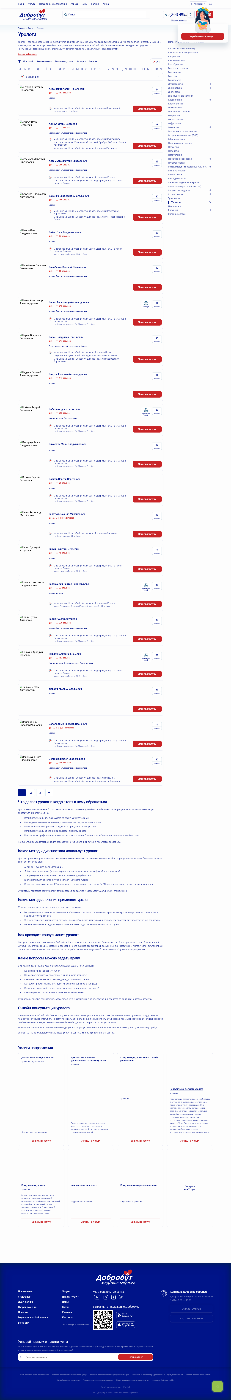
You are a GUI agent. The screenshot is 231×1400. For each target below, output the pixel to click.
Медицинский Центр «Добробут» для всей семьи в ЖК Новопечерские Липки (89, 218)
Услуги (31, 4)
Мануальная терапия (179, 111)
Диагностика (175, 88)
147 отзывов (65, 378)
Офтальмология (176, 139)
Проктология (175, 155)
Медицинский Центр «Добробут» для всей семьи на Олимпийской (87, 108)
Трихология (174, 198)
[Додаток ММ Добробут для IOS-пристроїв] (125, 1325)
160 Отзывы (64, 200)
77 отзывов (64, 588)
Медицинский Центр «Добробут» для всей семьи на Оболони (84, 177)
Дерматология (175, 84)
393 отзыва (64, 413)
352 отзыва (68, 518)
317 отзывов (65, 341)
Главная (21, 28)
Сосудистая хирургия (179, 190)
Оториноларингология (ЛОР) (183, 135)
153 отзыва (64, 658)
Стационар (24, 1296)
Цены (84, 4)
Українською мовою (111, 1387)
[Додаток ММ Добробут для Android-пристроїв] (125, 1315)
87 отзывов (64, 236)
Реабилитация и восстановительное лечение (187, 166)
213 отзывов (65, 306)
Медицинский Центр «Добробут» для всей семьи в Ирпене (83, 352)
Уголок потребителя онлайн (198, 1375)
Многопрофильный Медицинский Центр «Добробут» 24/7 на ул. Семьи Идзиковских (90, 143)
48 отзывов (64, 553)
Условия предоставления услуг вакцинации (109, 1375)
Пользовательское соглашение (34, 1375)
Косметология (175, 103)
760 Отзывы (64, 165)
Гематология (175, 72)
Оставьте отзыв (191, 1309)
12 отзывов (68, 728)
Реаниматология (177, 170)
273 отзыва (64, 128)
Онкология (173, 127)
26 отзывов (64, 483)
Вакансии (23, 1322)
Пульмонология (176, 163)
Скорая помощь (27, 1307)
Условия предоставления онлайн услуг (69, 1375)
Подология (173, 151)
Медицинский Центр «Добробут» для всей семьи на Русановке (85, 148)
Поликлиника (25, 1291)
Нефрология (174, 123)
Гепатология (174, 80)
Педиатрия (173, 147)
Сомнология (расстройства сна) (184, 186)
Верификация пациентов (68, 1380)
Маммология (175, 107)
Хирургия (173, 210)
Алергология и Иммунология (183, 52)
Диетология (174, 92)
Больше (95, 4)
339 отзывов (65, 623)
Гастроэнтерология (178, 68)
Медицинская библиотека (33, 1317)
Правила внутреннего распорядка (98, 1380)
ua (210, 4)
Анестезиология (176, 60)
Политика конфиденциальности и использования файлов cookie (145, 1380)
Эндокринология (177, 214)
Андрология (174, 56)
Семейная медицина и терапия (184, 182)
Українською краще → (203, 36)
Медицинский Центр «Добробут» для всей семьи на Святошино (86, 355)
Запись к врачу (147, 108)
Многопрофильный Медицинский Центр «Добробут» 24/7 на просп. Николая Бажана (88, 181)
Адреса (74, 4)
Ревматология (175, 174)
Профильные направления (53, 4)
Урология (176, 202)
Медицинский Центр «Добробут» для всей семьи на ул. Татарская (87, 781)
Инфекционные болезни (180, 96)
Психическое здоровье (180, 159)
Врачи (21, 4)
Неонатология (175, 119)
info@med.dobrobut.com (78, 1324)
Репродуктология (177, 178)
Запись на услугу (41, 1140)
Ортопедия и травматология (183, 131)
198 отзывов (65, 763)
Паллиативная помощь (180, 143)
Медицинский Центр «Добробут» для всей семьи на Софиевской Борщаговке (86, 212)
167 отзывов (65, 93)
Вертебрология (176, 64)
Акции (106, 4)
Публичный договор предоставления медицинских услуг (157, 1375)
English (126, 1387)
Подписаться (135, 1357)
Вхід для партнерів (191, 1318)
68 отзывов (64, 271)
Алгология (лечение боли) (181, 48)
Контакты (67, 1317)
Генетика (173, 76)
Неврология (174, 115)
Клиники (67, 1312)
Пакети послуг (70, 1296)
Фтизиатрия (174, 206)
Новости (23, 1312)
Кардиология (175, 99)
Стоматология (175, 194)
